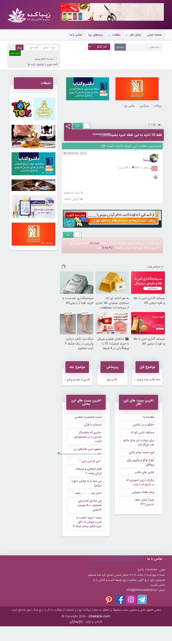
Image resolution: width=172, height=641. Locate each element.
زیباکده (158, 106)
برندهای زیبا (95, 34)
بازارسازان (76, 621)
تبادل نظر (135, 34)
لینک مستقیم (71, 193)
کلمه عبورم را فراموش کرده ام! (42, 64)
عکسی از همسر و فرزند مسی (74, 379)
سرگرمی (144, 106)
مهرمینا (147, 160)
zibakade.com (99, 616)
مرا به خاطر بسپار (44, 59)
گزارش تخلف (71, 199)
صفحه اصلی (154, 34)
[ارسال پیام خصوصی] (155, 168)
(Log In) (107, 247)
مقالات (116, 34)
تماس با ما (76, 34)
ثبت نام (94, 243)
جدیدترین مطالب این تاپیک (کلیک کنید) (133, 145)
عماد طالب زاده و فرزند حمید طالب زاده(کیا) (136, 379)
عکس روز (129, 106)
